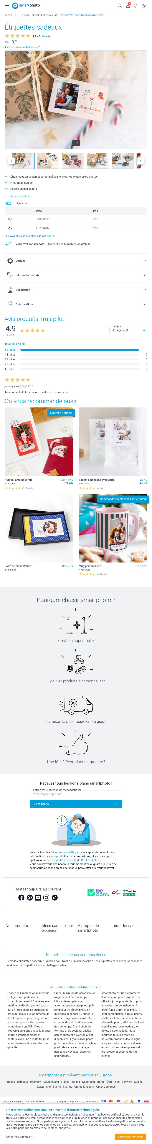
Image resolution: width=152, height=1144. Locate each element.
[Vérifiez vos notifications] (136, 5)
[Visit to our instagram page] (46, 897)
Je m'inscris (41, 804)
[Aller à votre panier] (144, 5)
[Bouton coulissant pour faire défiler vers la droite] (140, 160)
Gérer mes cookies (18, 1136)
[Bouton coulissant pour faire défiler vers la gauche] (11, 160)
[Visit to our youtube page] (38, 897)
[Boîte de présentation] (39, 528)
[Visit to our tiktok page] (55, 897)
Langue (117, 326)
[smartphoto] (26, 5)
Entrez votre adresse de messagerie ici (57, 790)
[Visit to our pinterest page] (30, 897)
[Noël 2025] (18, 15)
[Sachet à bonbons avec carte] (113, 441)
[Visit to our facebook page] (21, 897)
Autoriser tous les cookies (130, 1136)
